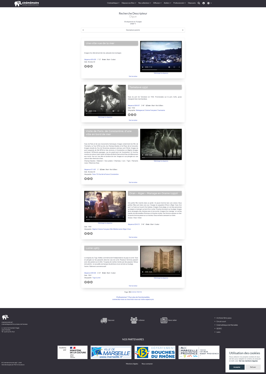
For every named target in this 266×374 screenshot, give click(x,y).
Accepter (236, 367)
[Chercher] (199, 3)
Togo (94, 278)
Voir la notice (133, 76)
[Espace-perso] (204, 3)
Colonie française (151, 110)
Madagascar (140, 110)
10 (141, 292)
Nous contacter (147, 364)
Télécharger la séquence (161, 73)
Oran (129, 229)
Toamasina (161, 110)
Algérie (94, 229)
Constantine (115, 174)
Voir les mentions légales (248, 361)
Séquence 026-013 (134, 224)
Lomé (98, 278)
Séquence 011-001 (90, 169)
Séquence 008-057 (134, 105)
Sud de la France (104, 174)
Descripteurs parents (133, 30)
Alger (125, 229)
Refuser (253, 367)
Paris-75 (95, 174)
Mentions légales (132, 364)
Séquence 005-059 (90, 59)
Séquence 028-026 (90, 273)
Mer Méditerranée (116, 229)
